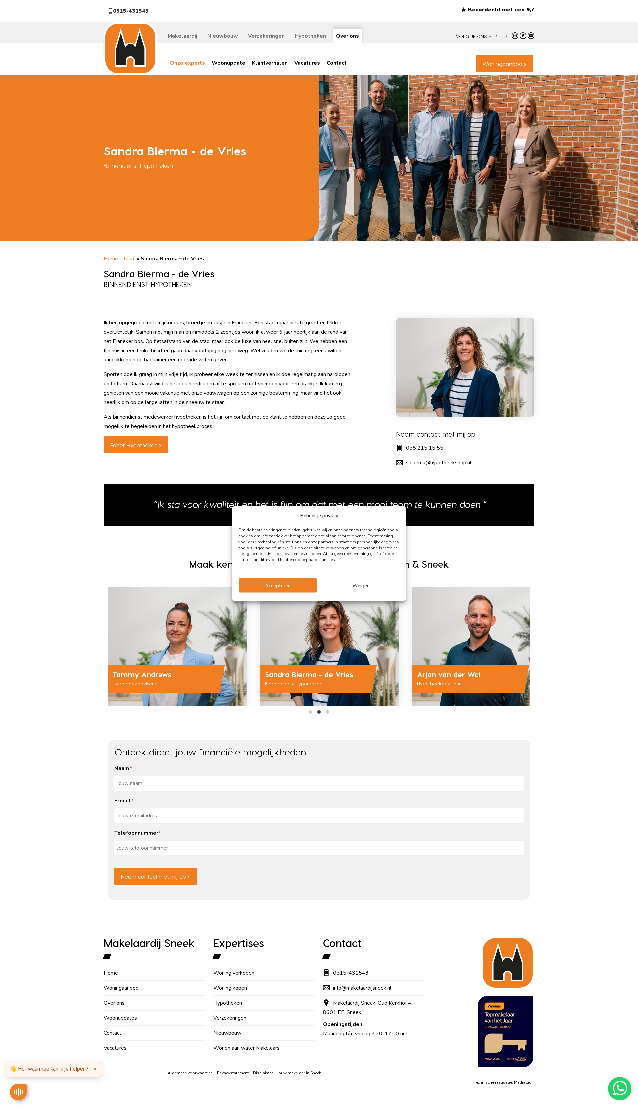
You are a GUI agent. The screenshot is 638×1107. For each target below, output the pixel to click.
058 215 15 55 (424, 448)
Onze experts (187, 63)
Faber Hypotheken (134, 445)
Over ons (347, 36)
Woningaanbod (502, 63)
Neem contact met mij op (153, 876)
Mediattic (522, 1082)
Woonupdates (120, 1018)
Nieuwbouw (222, 36)
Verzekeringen (266, 36)
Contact (337, 63)
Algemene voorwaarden (190, 1073)
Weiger (360, 585)
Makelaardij (182, 36)
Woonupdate (228, 63)
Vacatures (307, 63)
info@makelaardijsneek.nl (362, 988)
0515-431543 (131, 11)
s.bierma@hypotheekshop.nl (438, 462)
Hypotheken (310, 36)
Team (129, 258)
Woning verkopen (233, 973)
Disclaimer (263, 1073)
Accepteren (278, 585)
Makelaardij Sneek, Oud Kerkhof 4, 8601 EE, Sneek (367, 1007)
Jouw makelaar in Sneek (299, 1073)
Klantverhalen (270, 63)
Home (111, 258)
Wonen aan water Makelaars (246, 1048)
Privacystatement (233, 1073)
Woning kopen (230, 988)
